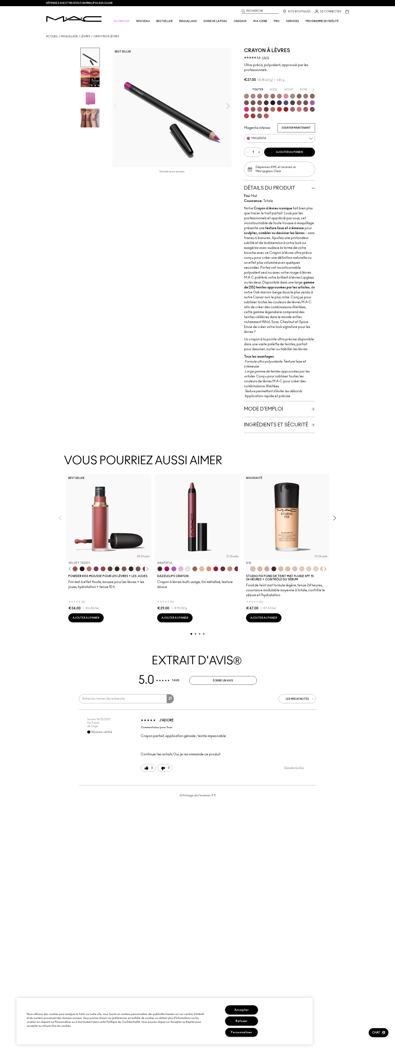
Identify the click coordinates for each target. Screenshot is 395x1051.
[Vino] (305, 102)
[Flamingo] (299, 109)
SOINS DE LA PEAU (215, 21)
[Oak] (292, 96)
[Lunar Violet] (174, 569)
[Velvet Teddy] (75, 569)
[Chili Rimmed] (285, 109)
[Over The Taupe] (138, 569)
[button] (378, 1033)
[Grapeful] (160, 569)
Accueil (52, 36)
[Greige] (253, 102)
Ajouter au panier (289, 152)
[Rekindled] (131, 569)
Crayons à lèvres (106, 36)
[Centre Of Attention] (253, 115)
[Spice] (266, 96)
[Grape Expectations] (279, 102)
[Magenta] (312, 102)
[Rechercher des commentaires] (170, 698)
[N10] (253, 569)
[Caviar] (272, 102)
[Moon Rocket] (201, 569)
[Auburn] (272, 109)
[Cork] (299, 96)
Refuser (242, 1021)
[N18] (280, 569)
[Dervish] (279, 96)
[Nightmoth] (292, 102)
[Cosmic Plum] (222, 569)
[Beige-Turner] (246, 102)
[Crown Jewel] (188, 569)
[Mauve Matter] (236, 569)
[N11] (260, 569)
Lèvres (86, 36)
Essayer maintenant (296, 128)
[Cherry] (246, 115)
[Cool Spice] (312, 96)
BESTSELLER (164, 21)
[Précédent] (70, 569)
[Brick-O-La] (266, 109)
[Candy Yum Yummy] (167, 569)
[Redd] (266, 115)
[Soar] (259, 109)
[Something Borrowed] (96, 569)
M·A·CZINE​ (260, 21)
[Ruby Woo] (279, 109)
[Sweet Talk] (253, 109)
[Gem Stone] (195, 569)
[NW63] (273, 569)
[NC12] (315, 569)
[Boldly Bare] (259, 96)
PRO (277, 21)
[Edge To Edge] (285, 96)
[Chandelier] (208, 569)
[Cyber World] (285, 102)
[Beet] (305, 109)
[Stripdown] (253, 96)
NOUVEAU (143, 21)
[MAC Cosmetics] (74, 19)
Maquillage (69, 36)
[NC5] (287, 569)
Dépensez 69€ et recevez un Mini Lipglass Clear (79, 3)
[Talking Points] (246, 109)
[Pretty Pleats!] (82, 569)
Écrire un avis (223, 680)
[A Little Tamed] (103, 569)
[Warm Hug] (89, 569)
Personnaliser (241, 1032)
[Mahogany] (259, 115)
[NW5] (301, 569)
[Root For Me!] (266, 102)
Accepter (241, 1009)
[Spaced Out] (181, 569)
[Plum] (299, 102)
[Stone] (305, 96)
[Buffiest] (110, 569)
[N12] (267, 569)
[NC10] (294, 569)
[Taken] (124, 569)
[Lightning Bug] (229, 569)
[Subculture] (246, 96)
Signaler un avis (294, 767)
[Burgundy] (312, 109)
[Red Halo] (215, 569)
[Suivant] (147, 569)
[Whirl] (272, 96)
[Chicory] (292, 109)
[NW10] (308, 569)
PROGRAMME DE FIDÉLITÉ (322, 21)
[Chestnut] (259, 102)
